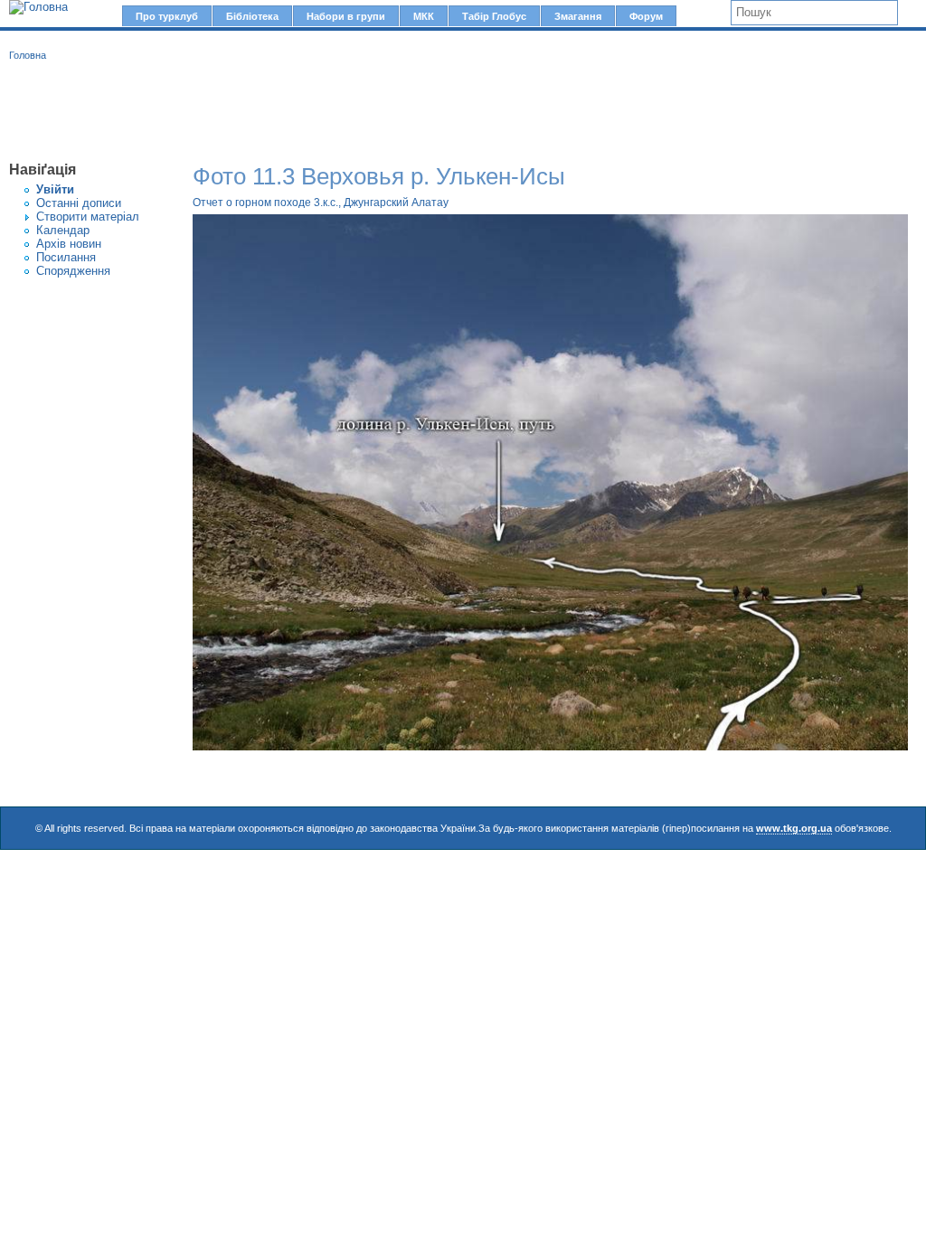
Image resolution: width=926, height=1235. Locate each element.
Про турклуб (167, 16)
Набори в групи (346, 16)
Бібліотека (252, 16)
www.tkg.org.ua (794, 828)
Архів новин (68, 243)
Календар (63, 230)
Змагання (577, 16)
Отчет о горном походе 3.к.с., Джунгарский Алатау (321, 202)
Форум (646, 16)
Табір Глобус (494, 16)
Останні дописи (78, 203)
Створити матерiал (87, 216)
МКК (423, 16)
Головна (27, 55)
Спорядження (73, 271)
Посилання (66, 257)
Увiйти (55, 189)
